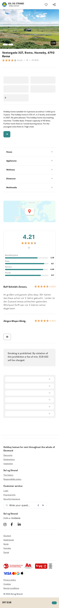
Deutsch (7, 536)
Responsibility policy (12, 479)
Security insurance (11, 499)
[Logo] (12, 4)
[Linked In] (21, 524)
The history (8, 475)
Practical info (9, 495)
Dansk (6, 552)
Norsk (6, 544)
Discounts (7, 455)
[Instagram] (6, 524)
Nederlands (8, 540)
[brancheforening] (13, 568)
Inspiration (8, 463)
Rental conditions (11, 588)
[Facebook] (14, 524)
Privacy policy (9, 580)
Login (5, 491)
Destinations (9, 459)
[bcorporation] (51, 568)
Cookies (7, 584)
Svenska (7, 548)
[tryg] (42, 568)
